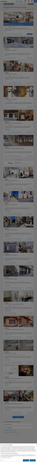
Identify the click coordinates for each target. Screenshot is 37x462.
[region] (18, 452)
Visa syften (2, 460)
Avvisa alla (26, 460)
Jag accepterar (32, 460)
